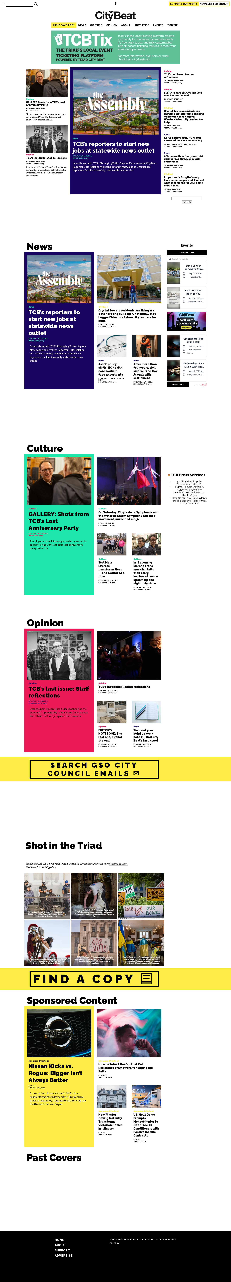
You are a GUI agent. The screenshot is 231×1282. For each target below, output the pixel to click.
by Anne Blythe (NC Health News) (180, 144)
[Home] (115, 16)
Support (183, 4)
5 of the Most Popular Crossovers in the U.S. (189, 483)
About (125, 25)
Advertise (141, 25)
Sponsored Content (72, 1000)
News (82, 25)
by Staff (32, 1086)
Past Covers (54, 1157)
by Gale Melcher (172, 126)
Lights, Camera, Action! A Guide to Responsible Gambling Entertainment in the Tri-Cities (189, 491)
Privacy (114, 1243)
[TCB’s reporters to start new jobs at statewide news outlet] (115, 130)
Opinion (111, 25)
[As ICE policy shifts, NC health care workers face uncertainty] (184, 140)
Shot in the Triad (64, 845)
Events (158, 25)
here (34, 867)
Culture (96, 25)
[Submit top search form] (35, 4)
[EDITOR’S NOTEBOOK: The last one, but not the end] (184, 95)
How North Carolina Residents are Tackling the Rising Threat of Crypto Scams (189, 501)
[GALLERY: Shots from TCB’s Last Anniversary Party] (47, 95)
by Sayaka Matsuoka (35, 108)
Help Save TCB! (63, 25)
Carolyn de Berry (118, 863)
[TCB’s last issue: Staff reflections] (47, 151)
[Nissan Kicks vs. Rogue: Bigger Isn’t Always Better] (59, 1076)
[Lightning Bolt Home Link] (115, 4)
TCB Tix (172, 25)
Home (59, 1240)
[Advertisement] (94, 419)
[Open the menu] (3, 4)
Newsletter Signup (214, 4)
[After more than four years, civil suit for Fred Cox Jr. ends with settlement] (184, 159)
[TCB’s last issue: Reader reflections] (184, 76)
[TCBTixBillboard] (115, 63)
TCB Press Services (188, 475)
